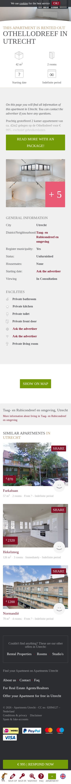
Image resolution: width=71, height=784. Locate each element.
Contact (25, 680)
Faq (36, 680)
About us (9, 680)
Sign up (12, 781)
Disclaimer (36, 715)
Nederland (8, 711)
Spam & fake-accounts (15, 719)
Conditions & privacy (15, 715)
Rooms (42, 654)
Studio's (58, 654)
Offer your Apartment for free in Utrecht (32, 696)
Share (58, 448)
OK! (56, 3)
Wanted (32, 781)
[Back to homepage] (4, 777)
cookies (24, 3)
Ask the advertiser (48, 271)
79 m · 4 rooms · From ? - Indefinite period (28, 618)
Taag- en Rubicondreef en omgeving (47, 237)
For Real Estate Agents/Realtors (26, 688)
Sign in (22, 781)
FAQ (41, 781)
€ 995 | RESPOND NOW (35, 764)
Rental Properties (19, 654)
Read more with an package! (35, 142)
